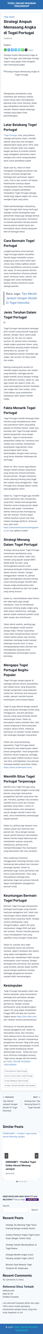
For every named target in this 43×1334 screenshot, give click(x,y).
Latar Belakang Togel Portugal (16, 1081)
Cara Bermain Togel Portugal (16, 1071)
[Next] (36, 1156)
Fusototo (20, 1303)
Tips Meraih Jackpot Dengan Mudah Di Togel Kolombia (21, 298)
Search (6, 1206)
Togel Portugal (10, 135)
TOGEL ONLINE (9, 17)
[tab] (17, 1181)
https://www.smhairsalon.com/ (18, 767)
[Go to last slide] (6, 1156)
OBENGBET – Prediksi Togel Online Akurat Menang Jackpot (21, 1165)
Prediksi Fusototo (11, 1297)
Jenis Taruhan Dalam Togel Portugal (18, 1076)
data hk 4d (8, 1294)
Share (30, 50)
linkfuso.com (8, 1290)
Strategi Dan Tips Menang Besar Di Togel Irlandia (32, 1102)
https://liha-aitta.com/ (27, 1016)
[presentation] (21, 1144)
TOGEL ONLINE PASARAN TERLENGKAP (20, 1085)
